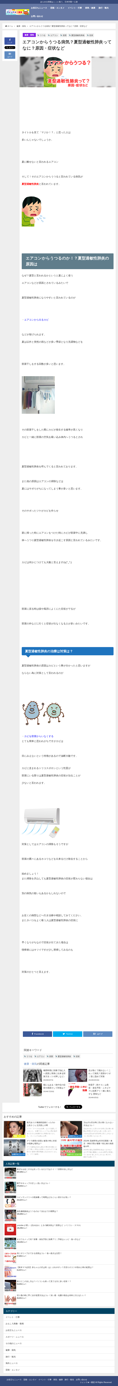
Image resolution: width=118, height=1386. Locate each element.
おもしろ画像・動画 (15, 1324)
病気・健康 (90, 8)
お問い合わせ (37, 16)
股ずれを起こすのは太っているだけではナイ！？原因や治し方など (45, 1169)
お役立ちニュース (39, 8)
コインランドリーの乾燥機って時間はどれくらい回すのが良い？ (44, 1197)
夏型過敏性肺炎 (77, 35)
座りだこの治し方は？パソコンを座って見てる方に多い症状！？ (44, 1281)
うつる (42, 35)
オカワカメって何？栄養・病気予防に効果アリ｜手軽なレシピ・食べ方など (48, 1239)
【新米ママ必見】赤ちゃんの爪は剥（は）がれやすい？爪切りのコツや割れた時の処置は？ (55, 1267)
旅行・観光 (104, 8)
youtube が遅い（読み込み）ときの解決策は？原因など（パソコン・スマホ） (49, 1225)
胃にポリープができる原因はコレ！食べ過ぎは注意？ (39, 1253)
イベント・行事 (75, 8)
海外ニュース (12, 1363)
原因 (64, 35)
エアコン (54, 35)
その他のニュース (14, 1343)
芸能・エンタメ (57, 8)
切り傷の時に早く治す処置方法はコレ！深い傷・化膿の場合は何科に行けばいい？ (51, 1295)
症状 (91, 35)
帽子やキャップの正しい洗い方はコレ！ (34, 1183)
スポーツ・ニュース (15, 1337)
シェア (9, 42)
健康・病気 (29, 35)
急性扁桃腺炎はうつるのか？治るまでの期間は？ (37, 1211)
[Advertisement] (44, 109)
